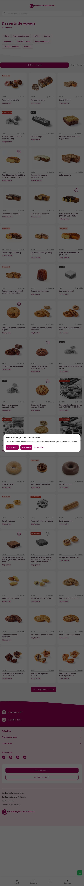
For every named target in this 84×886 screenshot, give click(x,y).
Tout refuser (26, 447)
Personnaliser (39, 447)
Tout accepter (12, 447)
